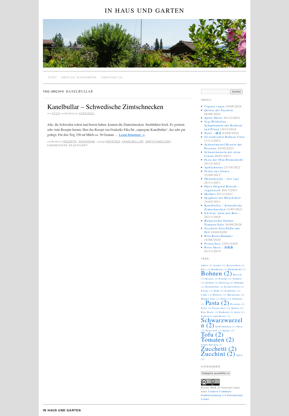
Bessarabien (236, 265)
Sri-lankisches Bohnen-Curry (224, 137)
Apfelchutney (213, 167)
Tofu (212, 334)
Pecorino (237, 304)
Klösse (207, 290)
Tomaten (217, 339)
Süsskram (86, 141)
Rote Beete (209, 312)
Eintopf (225, 278)
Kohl (219, 290)
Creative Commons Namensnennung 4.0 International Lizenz (222, 395)
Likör (206, 294)
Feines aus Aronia (216, 171)
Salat (239, 312)
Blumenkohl (237, 269)
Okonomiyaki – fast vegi (221, 179)
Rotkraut (226, 312)
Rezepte (70, 141)
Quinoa (237, 308)
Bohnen (216, 273)
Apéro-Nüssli (213, 118)
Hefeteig (113, 141)
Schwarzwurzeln (221, 322)
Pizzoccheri (212, 243)
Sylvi (56, 113)
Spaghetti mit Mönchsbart (222, 198)
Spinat (228, 330)
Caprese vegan (214, 106)
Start (52, 77)
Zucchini (218, 353)
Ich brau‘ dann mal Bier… (222, 213)
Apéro (206, 265)
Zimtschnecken (158, 141)
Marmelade (236, 294)
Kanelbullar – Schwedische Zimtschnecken (105, 106)
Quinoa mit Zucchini (219, 110)
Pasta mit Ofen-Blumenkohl (223, 160)
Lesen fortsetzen (132, 134)
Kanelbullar (132, 141)
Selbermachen (225, 326)
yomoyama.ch (111, 77)
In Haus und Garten (144, 10)
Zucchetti (219, 348)
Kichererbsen (234, 286)
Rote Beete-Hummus (218, 236)
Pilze (206, 308)
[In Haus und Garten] (144, 45)
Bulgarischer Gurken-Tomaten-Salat (219, 222)
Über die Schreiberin (78, 77)
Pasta (217, 302)
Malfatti (210, 194)
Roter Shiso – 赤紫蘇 (218, 247)
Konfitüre (232, 290)
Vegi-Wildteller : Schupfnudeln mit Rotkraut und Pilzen (223, 125)
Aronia (219, 265)
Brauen (211, 278)
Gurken (211, 282)
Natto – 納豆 (213, 133)
